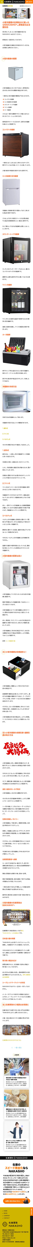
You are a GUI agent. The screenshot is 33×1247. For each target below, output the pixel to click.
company (7, 1215)
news (5, 1213)
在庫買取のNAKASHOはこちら (11, 1040)
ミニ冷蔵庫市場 (10, 641)
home (5, 1210)
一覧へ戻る (16, 1047)
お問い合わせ (29, 1)
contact (7, 1218)
